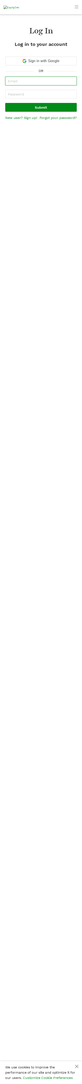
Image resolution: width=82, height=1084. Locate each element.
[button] (41, 61)
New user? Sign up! (21, 118)
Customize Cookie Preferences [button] (48, 1078)
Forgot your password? (58, 118)
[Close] (76, 1066)
